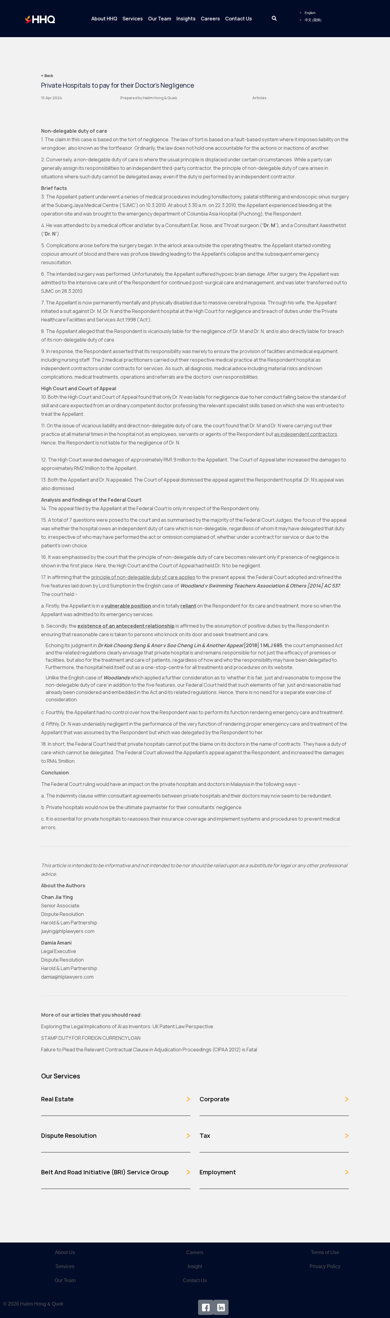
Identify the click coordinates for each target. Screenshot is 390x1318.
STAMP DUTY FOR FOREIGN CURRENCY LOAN (90, 1038)
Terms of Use (325, 1252)
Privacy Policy (325, 1266)
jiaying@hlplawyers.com (67, 931)
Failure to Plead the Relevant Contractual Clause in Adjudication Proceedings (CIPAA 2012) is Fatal (149, 1049)
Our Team (159, 18)
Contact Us (238, 18)
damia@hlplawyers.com (67, 976)
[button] (274, 18)
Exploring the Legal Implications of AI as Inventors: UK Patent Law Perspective (127, 1026)
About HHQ (104, 18)
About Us (65, 1252)
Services (132, 18)
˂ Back (47, 76)
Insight (195, 1266)
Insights (186, 18)
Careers (210, 18)
